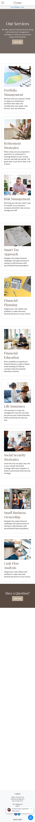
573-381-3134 (20, 797)
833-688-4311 (20, 799)
